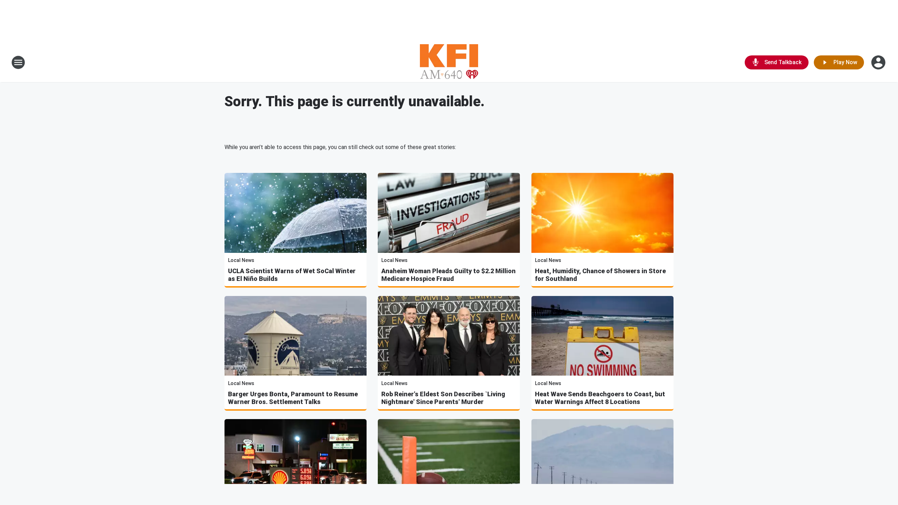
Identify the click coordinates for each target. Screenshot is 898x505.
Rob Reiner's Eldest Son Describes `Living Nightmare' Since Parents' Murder (443, 397)
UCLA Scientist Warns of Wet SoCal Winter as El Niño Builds (292, 274)
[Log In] (879, 62)
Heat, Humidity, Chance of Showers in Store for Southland (600, 274)
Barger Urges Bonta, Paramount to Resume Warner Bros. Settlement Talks (293, 397)
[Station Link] (449, 62)
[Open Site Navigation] (18, 62)
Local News (241, 260)
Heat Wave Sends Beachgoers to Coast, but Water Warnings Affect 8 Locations (600, 397)
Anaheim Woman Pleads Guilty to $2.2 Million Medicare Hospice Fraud (448, 274)
